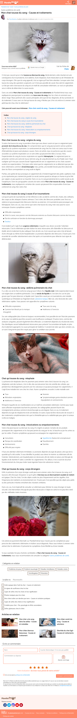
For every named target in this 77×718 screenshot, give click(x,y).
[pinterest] (21, 705)
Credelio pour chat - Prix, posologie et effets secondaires (23, 605)
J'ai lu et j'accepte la (17, 675)
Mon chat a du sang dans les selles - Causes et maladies (28, 622)
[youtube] (17, 705)
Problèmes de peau (15, 569)
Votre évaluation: (23, 671)
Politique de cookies (8, 716)
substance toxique (41, 298)
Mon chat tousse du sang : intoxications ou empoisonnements (28, 129)
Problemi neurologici (31, 569)
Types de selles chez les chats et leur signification (20, 591)
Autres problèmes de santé (21, 7)
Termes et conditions (51, 713)
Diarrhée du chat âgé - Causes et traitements (65, 632)
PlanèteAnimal (5, 7)
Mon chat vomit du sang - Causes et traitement (47, 108)
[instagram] (13, 705)
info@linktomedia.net (65, 686)
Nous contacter (40, 713)
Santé (11, 7)
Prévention (44, 573)
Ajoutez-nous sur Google (37, 67)
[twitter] (9, 705)
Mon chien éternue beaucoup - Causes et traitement (27, 633)
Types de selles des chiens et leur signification (19, 601)
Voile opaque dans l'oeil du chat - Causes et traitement (22, 585)
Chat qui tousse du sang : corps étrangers (21, 132)
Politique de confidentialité (66, 713)
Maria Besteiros (13, 19)
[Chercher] (74, 2)
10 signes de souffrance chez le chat (16, 588)
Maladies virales (62, 569)
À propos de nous (29, 713)
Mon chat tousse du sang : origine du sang (21, 118)
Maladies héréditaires (47, 569)
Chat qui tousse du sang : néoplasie (19, 126)
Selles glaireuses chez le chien (14, 608)
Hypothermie (47, 438)
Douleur (8, 221)
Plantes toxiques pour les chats (14, 595)
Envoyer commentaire (65, 676)
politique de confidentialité (23, 675)
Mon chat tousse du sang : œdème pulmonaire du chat (26, 123)
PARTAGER (68, 4)
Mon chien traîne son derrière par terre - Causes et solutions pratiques (27, 598)
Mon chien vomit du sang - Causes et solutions (64, 622)
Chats (66, 69)
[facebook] (5, 705)
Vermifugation (33, 573)
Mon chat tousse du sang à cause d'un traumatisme (25, 121)
